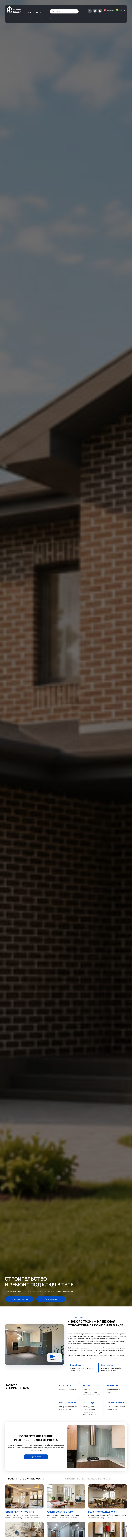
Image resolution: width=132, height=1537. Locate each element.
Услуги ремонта (51, 1299)
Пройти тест (36, 1457)
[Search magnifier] (76, 11)
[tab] (33, 1479)
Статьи (107, 18)
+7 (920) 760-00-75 (32, 12)
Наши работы (77, 18)
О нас (93, 18)
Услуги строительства (19, 1299)
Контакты (122, 18)
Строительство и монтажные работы (18, 18)
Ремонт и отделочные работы (52, 18)
